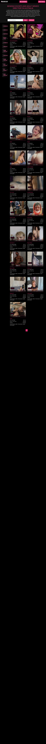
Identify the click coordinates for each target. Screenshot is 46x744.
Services (5, 30)
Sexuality (5, 55)
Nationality (5, 34)
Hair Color (5, 60)
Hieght (5, 46)
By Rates (5, 70)
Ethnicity (5, 42)
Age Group (5, 75)
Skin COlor (5, 51)
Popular (31, 20)
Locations (24, 1)
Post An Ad (42, 1)
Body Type (4, 38)
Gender (5, 26)
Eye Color (5, 65)
